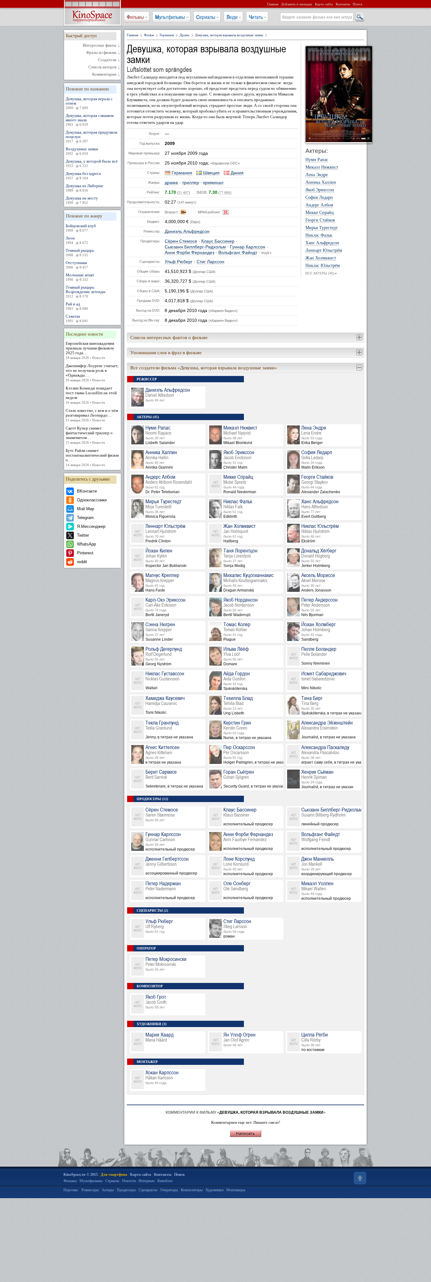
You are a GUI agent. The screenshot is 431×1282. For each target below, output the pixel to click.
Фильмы (135, 17)
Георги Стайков (320, 220)
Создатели (107, 60)
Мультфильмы (170, 17)
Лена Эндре (316, 175)
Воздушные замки (82, 151)
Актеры (108, 1190)
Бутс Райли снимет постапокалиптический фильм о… (92, 457)
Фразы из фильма (101, 52)
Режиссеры (90, 1190)
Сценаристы (148, 1190)
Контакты (343, 4)
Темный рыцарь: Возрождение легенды (85, 291)
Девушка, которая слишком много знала (90, 119)
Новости (129, 1181)
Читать (256, 17)
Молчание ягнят (80, 277)
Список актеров (102, 67)
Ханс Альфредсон (322, 243)
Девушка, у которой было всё (92, 163)
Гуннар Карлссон (247, 247)
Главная (272, 4)
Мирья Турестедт (321, 228)
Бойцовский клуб (81, 227)
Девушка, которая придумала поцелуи (91, 136)
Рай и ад (77, 306)
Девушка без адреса (83, 175)
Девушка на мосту (82, 200)
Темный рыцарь (80, 252)
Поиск (357, 4)
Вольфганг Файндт (237, 252)
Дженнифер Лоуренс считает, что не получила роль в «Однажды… (92, 372)
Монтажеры (235, 1190)
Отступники (77, 264)
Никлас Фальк (318, 235)
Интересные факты (99, 45)
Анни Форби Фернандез (189, 252)
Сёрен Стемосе (181, 241)
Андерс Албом (319, 205)
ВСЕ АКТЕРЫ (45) (321, 273)
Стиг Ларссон (210, 261)
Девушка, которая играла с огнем (89, 103)
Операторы (169, 1190)
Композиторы (192, 1190)
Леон (77, 240)
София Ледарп (319, 197)
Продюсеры (126, 1190)
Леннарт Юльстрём (323, 250)
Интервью (147, 1181)
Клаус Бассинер (217, 241)
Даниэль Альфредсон (187, 231)
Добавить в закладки (296, 4)
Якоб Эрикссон (319, 190)
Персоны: (71, 1190)
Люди (232, 17)
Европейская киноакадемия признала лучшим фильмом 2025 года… (90, 350)
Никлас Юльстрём (322, 265)
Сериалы (205, 17)
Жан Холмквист (320, 258)
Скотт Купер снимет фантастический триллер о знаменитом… (89, 435)
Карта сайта (324, 4)
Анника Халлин (320, 182)
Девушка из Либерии (84, 187)
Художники (214, 1190)
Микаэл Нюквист (321, 167)
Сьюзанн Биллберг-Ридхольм (195, 247)
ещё (266, 253)
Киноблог (165, 1181)
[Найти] (359, 17)
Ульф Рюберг (178, 261)
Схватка (77, 318)
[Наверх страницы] (359, 1178)
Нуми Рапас (316, 160)
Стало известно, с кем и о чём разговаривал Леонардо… (92, 415)
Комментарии (104, 74)
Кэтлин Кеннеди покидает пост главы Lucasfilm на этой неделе (91, 395)
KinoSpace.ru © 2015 (80, 1174)
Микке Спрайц (319, 213)
